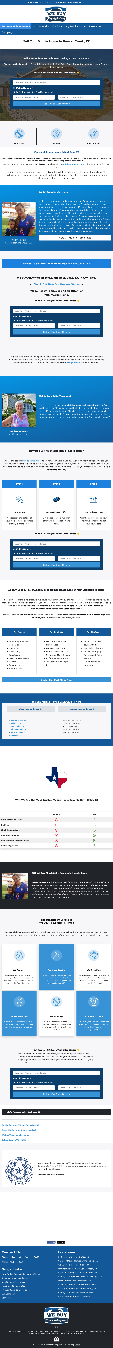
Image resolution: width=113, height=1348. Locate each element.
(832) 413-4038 (16, 1262)
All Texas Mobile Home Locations (74, 1296)
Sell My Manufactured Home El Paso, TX (77, 1292)
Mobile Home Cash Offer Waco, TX (74, 1280)
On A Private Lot (23, 92)
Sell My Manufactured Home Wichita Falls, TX (80, 1277)
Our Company (8, 1294)
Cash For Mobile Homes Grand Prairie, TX (78, 1261)
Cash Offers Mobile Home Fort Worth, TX (77, 1273)
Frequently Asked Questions (15, 1290)
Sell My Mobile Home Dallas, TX (73, 1257)
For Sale (57, 26)
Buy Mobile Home (75, 26)
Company (7, 32)
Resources (95, 26)
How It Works (41, 26)
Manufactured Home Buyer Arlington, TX (77, 1269)
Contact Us (7, 1298)
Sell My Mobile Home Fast (75, 237)
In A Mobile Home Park (43, 92)
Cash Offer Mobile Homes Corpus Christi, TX (79, 1284)
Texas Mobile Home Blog (13, 1286)
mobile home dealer (31, 461)
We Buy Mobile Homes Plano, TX (73, 1265)
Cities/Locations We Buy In (15, 1278)
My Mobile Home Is (23, 88)
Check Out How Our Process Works (57, 284)
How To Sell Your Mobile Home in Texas (21, 1274)
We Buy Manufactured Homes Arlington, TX (79, 1288)
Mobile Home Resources (13, 1282)
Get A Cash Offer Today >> (68, 2)
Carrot (77, 1345)
